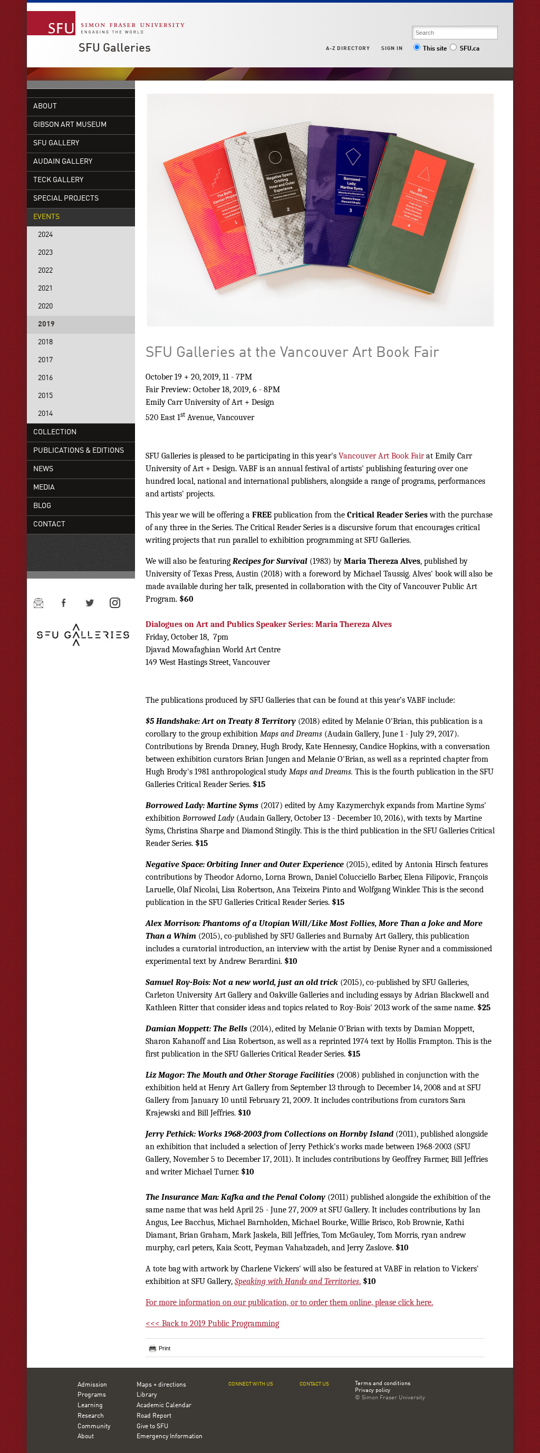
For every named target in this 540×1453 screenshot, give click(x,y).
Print (164, 1348)
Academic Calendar (164, 1405)
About (45, 106)
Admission (92, 1385)
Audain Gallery (62, 161)
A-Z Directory (348, 48)
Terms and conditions (382, 1384)
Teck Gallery (58, 180)
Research (91, 1416)
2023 (45, 253)
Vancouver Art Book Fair (381, 456)
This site (435, 49)
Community (94, 1427)
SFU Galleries (115, 48)
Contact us (314, 1384)
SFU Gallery (56, 143)
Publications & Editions (78, 450)
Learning (90, 1405)
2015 (45, 396)
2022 (45, 270)
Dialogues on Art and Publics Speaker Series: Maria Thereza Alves (269, 624)
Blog (42, 506)
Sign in (392, 48)
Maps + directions (161, 1385)
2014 (45, 414)
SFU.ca (469, 49)
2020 (45, 306)
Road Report (154, 1416)
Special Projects (66, 198)
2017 (45, 360)
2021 (45, 288)
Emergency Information (169, 1437)
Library (147, 1395)
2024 (45, 235)
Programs (92, 1395)
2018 (45, 342)
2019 (46, 324)
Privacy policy (372, 1391)
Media (44, 487)
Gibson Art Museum (70, 125)
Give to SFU (152, 1427)
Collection (54, 432)
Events (46, 217)
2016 (45, 378)
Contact (49, 524)
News (43, 469)
